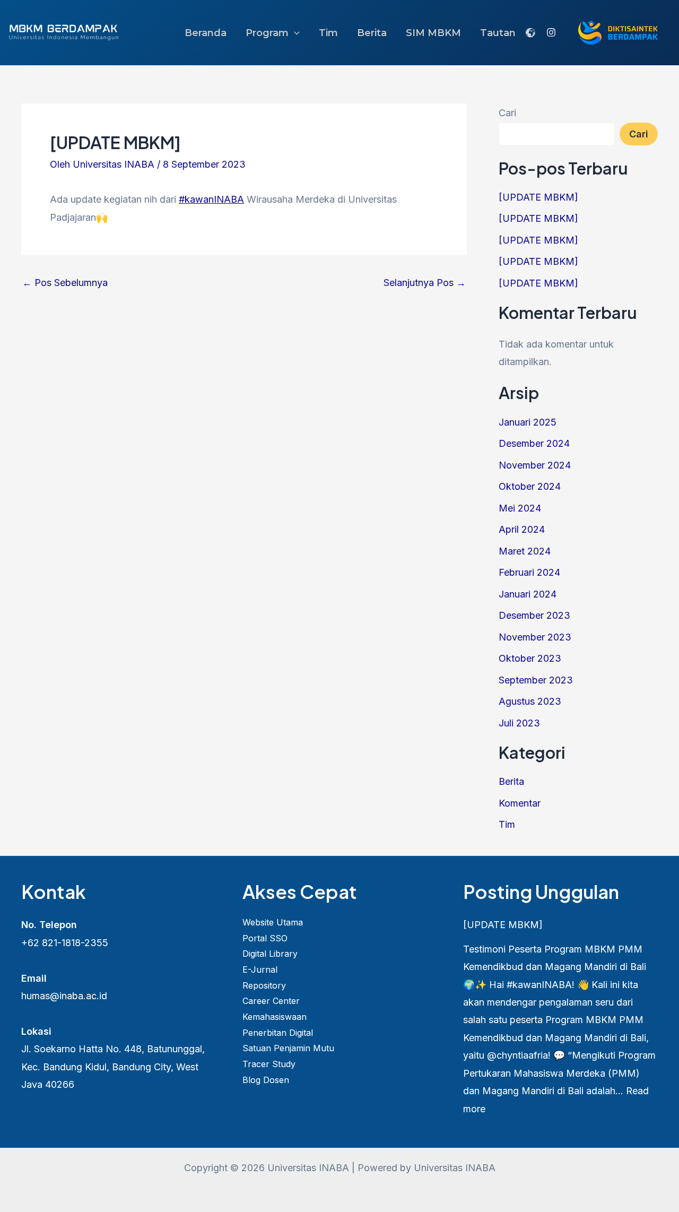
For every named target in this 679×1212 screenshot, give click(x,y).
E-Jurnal (259, 969)
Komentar (520, 803)
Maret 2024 (525, 551)
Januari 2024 (527, 594)
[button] (294, 33)
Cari (507, 112)
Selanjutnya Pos (425, 283)
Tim (328, 33)
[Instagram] (551, 32)
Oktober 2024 (530, 486)
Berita (372, 33)
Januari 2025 (527, 422)
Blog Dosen (265, 1080)
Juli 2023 (519, 723)
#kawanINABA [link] (211, 199)
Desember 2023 (534, 615)
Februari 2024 (529, 572)
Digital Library (270, 953)
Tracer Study (268, 1064)
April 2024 (522, 529)
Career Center (271, 1000)
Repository (264, 985)
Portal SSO (265, 938)
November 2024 (535, 465)
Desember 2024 (534, 443)
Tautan (498, 33)
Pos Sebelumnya (65, 283)
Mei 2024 (520, 508)
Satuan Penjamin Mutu (288, 1048)
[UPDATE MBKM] (538, 197)
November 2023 (535, 637)
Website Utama (272, 922)
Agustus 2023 (530, 701)
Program (267, 33)
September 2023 (536, 680)
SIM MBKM (433, 33)
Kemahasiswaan (274, 1016)
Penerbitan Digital (277, 1032)
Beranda (206, 33)
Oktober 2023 (530, 658)
